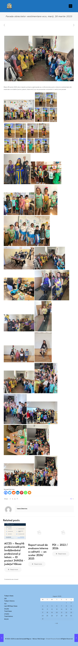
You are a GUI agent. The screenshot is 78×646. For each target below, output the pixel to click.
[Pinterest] (21, 492)
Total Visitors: (8, 616)
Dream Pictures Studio (53, 639)
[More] (29, 492)
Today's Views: (9, 596)
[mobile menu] (70, 6)
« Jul (56, 623)
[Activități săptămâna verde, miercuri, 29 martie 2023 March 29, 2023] (76, 638)
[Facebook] (6, 492)
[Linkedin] (17, 492)
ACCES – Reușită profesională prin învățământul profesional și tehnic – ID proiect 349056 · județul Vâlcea (14, 553)
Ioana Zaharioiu (22, 508)
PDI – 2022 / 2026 (60, 546)
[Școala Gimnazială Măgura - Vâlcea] (9, 6)
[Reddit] (13, 492)
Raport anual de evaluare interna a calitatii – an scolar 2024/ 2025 (38, 551)
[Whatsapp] (25, 492)
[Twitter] (9, 492)
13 (56, 609)
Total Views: (8, 611)
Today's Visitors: (9, 601)
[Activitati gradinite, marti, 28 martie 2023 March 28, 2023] (2, 638)
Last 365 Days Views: (11, 606)
